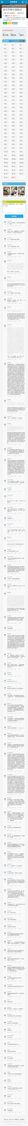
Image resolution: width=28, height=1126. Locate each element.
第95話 (21, 159)
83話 (13, 144)
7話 (5, 52)
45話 (21, 96)
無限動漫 (13, 2)
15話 (21, 59)
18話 (21, 63)
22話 (5, 70)
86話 (13, 148)
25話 (5, 74)
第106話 (6, 177)
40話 (5, 93)
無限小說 (6, 1119)
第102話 (6, 170)
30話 (21, 78)
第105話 (22, 174)
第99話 (6, 166)
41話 (13, 93)
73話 (5, 133)
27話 (21, 74)
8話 (13, 52)
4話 (5, 48)
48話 (21, 100)
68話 (13, 126)
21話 (21, 67)
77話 (13, 137)
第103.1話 (14, 170)
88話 (13, 151)
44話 (13, 96)
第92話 (21, 155)
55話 (5, 111)
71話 (13, 129)
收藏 (10, 23)
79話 (5, 140)
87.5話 (6, 151)
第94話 (14, 159)
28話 (5, 78)
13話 (5, 59)
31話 (5, 82)
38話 (13, 89)
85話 (5, 148)
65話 (13, 122)
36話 (21, 85)
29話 (13, 78)
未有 (13, 15)
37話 (5, 89)
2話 (13, 45)
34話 (5, 85)
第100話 (14, 166)
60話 (21, 115)
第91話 (14, 155)
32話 (13, 82)
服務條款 (17, 1119)
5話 (13, 48)
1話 (5, 45)
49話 (5, 104)
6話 (21, 48)
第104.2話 (14, 174)
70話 (5, 129)
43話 (5, 96)
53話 (13, 107)
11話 (13, 56)
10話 (5, 56)
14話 (13, 59)
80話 (13, 140)
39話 (21, 89)
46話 (5, 100)
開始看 (5, 23)
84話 (21, 144)
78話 (21, 137)
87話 (21, 148)
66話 (21, 122)
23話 (13, 70)
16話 (5, 63)
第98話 (21, 163)
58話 (5, 115)
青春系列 (8, 5)
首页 (3, 5)
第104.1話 (6, 174)
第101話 (22, 166)
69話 (21, 126)
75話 (21, 133)
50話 (13, 104)
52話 (5, 107)
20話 (13, 67)
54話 (21, 107)
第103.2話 (22, 170)
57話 (21, 111)
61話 (5, 118)
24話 (21, 70)
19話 (5, 67)
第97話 (14, 163)
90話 (5, 155)
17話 (13, 63)
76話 (5, 137)
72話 (21, 129)
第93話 (6, 159)
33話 (21, 82)
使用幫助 (22, 1119)
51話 (21, 104)
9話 (21, 52)
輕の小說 (11, 1119)
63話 (21, 118)
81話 (21, 140)
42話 (21, 93)
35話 (13, 85)
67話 (5, 126)
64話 (5, 122)
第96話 (6, 163)
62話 (13, 118)
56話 (13, 111)
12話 (21, 56)
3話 (21, 45)
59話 (13, 115)
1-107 (6, 15)
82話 (5, 144)
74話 (13, 133)
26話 (13, 74)
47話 (13, 100)
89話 (21, 151)
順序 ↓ (22, 41)
